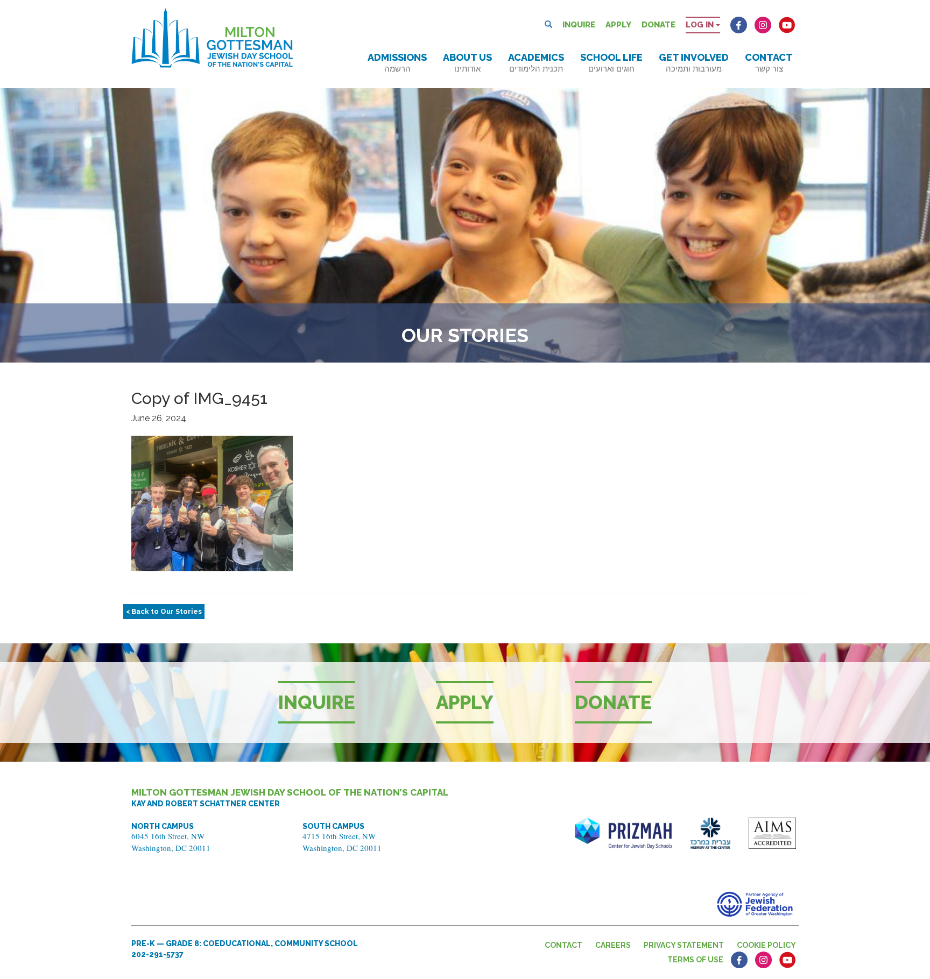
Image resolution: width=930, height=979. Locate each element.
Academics (536, 63)
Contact (769, 63)
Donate (658, 25)
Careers (613, 945)
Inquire (578, 25)
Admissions (397, 63)
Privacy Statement (684, 945)
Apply (618, 25)
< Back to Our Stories (164, 611)
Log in (701, 25)
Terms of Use (695, 959)
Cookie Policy (766, 945)
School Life (611, 63)
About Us (467, 63)
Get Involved (694, 63)
